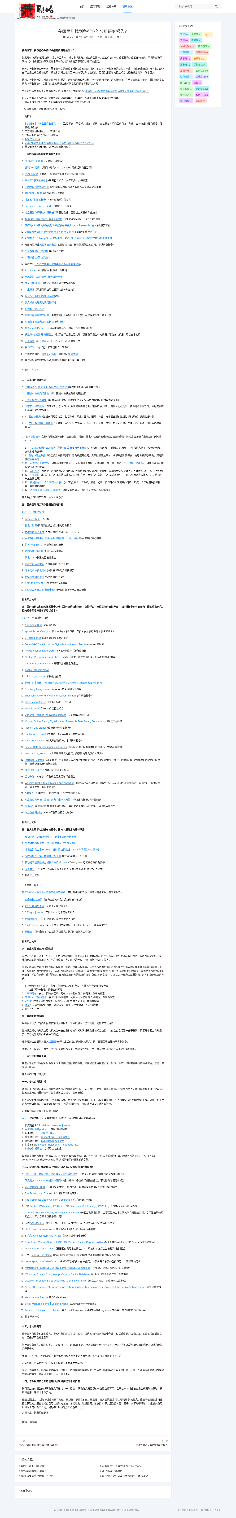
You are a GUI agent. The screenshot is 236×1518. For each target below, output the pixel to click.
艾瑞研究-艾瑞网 (34, 161)
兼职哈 (200, 100)
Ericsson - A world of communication (46, 695)
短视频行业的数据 (34, 308)
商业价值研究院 (33, 812)
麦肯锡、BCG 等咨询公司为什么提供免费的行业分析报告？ (117, 90)
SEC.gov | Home (34, 912)
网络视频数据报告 (34, 576)
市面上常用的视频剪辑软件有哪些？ (39, 1445)
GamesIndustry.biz (35, 702)
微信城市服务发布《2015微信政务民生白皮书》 (50, 843)
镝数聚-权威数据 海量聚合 (39, 334)
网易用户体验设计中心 (37, 570)
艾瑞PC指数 (31, 173)
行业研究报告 (37, 1222)
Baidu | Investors (34, 925)
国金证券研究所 (33, 283)
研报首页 (30, 340)
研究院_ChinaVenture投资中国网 (43, 1180)
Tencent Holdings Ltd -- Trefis (42, 1310)
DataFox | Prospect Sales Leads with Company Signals (56, 1280)
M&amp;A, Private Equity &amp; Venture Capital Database (57, 1274)
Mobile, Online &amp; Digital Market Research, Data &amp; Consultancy (65, 721)
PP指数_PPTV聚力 (35, 583)
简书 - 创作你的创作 (36, 997)
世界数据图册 (33, 436)
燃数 (53, 353)
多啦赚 (185, 58)
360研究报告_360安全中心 (39, 589)
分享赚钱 (202, 52)
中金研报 (30, 289)
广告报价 (216, 1510)
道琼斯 (100, 1242)
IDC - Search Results (37, 663)
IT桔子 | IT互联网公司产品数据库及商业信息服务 (51, 1174)
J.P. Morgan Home (35, 676)
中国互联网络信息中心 (37, 186)
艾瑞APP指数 (32, 167)
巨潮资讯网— (32, 918)
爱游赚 (185, 64)
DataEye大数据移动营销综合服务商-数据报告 (49, 231)
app (208, 34)
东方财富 (42, 340)
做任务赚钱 (187, 46)
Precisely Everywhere (37, 689)
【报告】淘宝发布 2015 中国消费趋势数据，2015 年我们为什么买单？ (62, 849)
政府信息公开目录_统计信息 (45, 490)
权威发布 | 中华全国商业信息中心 (43, 123)
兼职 (184, 34)
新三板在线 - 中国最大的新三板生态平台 (43, 892)
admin (69, 37)
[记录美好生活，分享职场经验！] (37, 16)
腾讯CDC (30, 557)
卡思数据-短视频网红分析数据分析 (43, 276)
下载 (184, 40)
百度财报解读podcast (36, 1129)
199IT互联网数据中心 (36, 180)
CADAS (29, 793)
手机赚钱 (199, 64)
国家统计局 (35, 416)
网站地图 (193, 1510)
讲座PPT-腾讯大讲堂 (33, 511)
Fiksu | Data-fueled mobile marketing (46, 746)
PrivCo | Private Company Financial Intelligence (52, 1212)
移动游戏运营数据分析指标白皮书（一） (46, 862)
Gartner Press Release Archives (43, 657)
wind (24, 1118)
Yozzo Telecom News (37, 669)
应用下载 (95, 6)
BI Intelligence (33, 637)
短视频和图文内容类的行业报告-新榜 (45, 321)
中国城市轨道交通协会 (37, 393)
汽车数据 (34, 474)
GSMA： (29, 806)
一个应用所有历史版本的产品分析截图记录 (57, 263)
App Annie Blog (33, 624)
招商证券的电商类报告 (37, 315)
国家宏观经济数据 (34, 406)
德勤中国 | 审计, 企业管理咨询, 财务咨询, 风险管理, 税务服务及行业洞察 (63, 682)
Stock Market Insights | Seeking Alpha (46, 1303)
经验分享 (111, 6)
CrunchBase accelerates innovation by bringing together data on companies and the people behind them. (84, 1287)
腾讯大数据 (31, 525)
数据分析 (202, 94)
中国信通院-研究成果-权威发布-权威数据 (47, 387)
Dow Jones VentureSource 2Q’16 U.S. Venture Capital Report (59, 1242)
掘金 (27, 1004)
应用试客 (202, 70)
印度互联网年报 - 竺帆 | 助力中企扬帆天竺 (47, 799)
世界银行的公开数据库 (41, 422)
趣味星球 (186, 70)
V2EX (28, 1001)
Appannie (30, 270)
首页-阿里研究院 (34, 544)
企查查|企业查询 (34, 899)
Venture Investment (43, 1248)
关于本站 (182, 1510)
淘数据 (45, 353)
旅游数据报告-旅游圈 (36, 251)
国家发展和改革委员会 (74, 447)
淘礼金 (185, 82)
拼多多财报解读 (33, 1148)
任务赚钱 (186, 76)
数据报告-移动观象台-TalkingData (43, 218)
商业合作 (205, 1510)
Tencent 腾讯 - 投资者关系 (55, 1136)
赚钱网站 (186, 94)
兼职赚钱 (199, 58)
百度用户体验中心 (34, 563)
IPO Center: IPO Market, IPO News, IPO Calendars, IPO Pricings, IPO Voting (67, 1206)
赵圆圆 (52, 1041)
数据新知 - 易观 (33, 193)
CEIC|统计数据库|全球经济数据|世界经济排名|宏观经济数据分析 (59, 142)
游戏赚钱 (202, 76)
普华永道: (30, 776)
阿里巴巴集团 (48, 1133)
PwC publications (35, 740)
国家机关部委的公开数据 (42, 447)
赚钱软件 (186, 88)
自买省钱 (186, 52)
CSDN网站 (31, 993)
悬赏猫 (196, 34)
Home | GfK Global (35, 727)
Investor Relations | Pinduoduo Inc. (58, 1144)
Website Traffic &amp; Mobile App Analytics (49, 782)
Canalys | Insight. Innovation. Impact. (45, 714)
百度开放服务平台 (34, 531)
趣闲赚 (196, 40)
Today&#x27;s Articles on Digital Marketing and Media (55, 644)
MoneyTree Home (41, 1254)
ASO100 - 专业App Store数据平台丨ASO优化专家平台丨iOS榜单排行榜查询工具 (68, 238)
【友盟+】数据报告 (35, 199)
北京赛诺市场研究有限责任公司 (42, 212)
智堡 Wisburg (32, 138)
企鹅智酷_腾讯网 (34, 551)
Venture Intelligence (36, 1297)
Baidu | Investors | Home (56, 1125)
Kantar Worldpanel (35, 734)
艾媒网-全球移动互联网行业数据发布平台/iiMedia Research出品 (60, 225)
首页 (81, 6)
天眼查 (28, 931)
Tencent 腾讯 (32, 519)
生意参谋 (73, 353)
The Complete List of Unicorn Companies (48, 1199)
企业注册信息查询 (34, 905)
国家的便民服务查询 (36, 399)
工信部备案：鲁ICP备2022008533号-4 (105, 1510)
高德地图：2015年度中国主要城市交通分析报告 (50, 836)
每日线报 (186, 100)
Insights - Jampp (34, 759)
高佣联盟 (204, 46)
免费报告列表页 (47, 244)
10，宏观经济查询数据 (37, 463)
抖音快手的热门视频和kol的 (40, 295)
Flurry (25, 617)
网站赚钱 (202, 88)
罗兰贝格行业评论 (34, 770)
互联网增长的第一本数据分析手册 (43, 855)
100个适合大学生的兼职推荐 (151, 1445)
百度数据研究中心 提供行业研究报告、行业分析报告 (53, 538)
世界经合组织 (136, 463)
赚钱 (197, 82)
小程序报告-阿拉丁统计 (37, 257)
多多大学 (30, 868)
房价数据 (34, 470)
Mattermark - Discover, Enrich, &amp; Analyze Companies (57, 1267)
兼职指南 (70, 1510)
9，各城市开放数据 (35, 455)
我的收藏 (127, 6)
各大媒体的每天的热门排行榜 (40, 302)
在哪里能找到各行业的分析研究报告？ (93, 31)
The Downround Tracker (39, 1193)
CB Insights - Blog (35, 1186)
